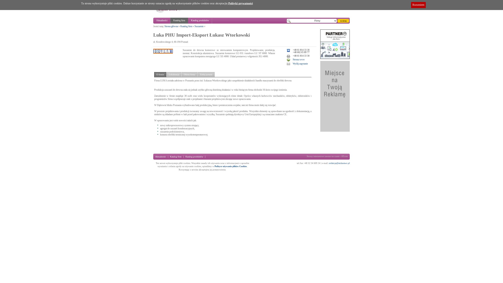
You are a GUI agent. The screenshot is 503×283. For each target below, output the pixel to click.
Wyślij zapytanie (300, 63)
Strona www (299, 59)
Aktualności (161, 20)
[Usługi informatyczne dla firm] (335, 58)
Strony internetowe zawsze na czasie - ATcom (327, 156)
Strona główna (171, 26)
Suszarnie (199, 26)
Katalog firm (179, 20)
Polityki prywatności (240, 3)
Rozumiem (418, 4)
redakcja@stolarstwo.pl (339, 163)
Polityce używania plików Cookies (231, 166)
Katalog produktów (200, 20)
